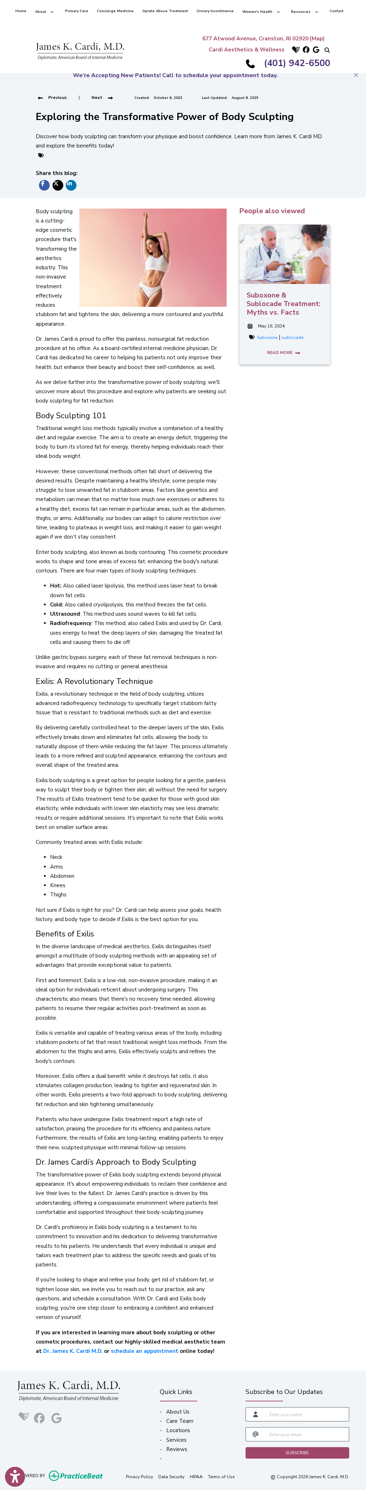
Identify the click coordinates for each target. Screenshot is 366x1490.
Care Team (179, 1421)
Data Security (171, 1477)
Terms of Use (221, 1477)
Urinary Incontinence (215, 11)
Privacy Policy (139, 1477)
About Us (177, 1411)
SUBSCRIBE (297, 1453)
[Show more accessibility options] (15, 1476)
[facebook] (305, 49)
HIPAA (196, 1477)
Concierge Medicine (115, 11)
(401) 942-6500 (297, 63)
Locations (178, 1430)
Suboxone (267, 337)
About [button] (41, 11)
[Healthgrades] (295, 49)
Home (20, 11)
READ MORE (280, 352)
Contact (336, 11)
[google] (315, 49)
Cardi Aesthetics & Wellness (247, 49)
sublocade (292, 337)
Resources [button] (302, 11)
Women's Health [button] (258, 11)
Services (176, 1440)
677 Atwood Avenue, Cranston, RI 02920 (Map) (263, 38)
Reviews (176, 1449)
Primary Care (76, 11)
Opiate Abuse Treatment (165, 11)
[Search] (325, 49)
